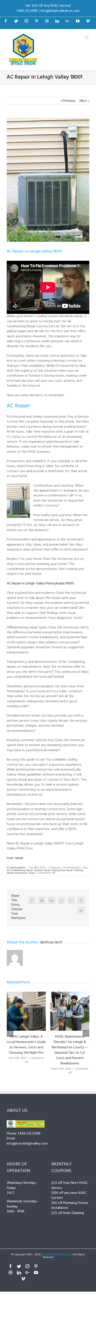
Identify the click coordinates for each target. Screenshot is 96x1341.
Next (83, 101)
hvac (32, 873)
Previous (69, 101)
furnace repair (42, 870)
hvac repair (15, 858)
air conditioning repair (20, 870)
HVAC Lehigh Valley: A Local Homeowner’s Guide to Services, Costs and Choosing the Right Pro (26, 1045)
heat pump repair (62, 870)
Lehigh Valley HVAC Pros (57, 1254)
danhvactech (17, 867)
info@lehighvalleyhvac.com (60, 11)
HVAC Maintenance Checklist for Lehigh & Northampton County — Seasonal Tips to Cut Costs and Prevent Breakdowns (70, 1050)
